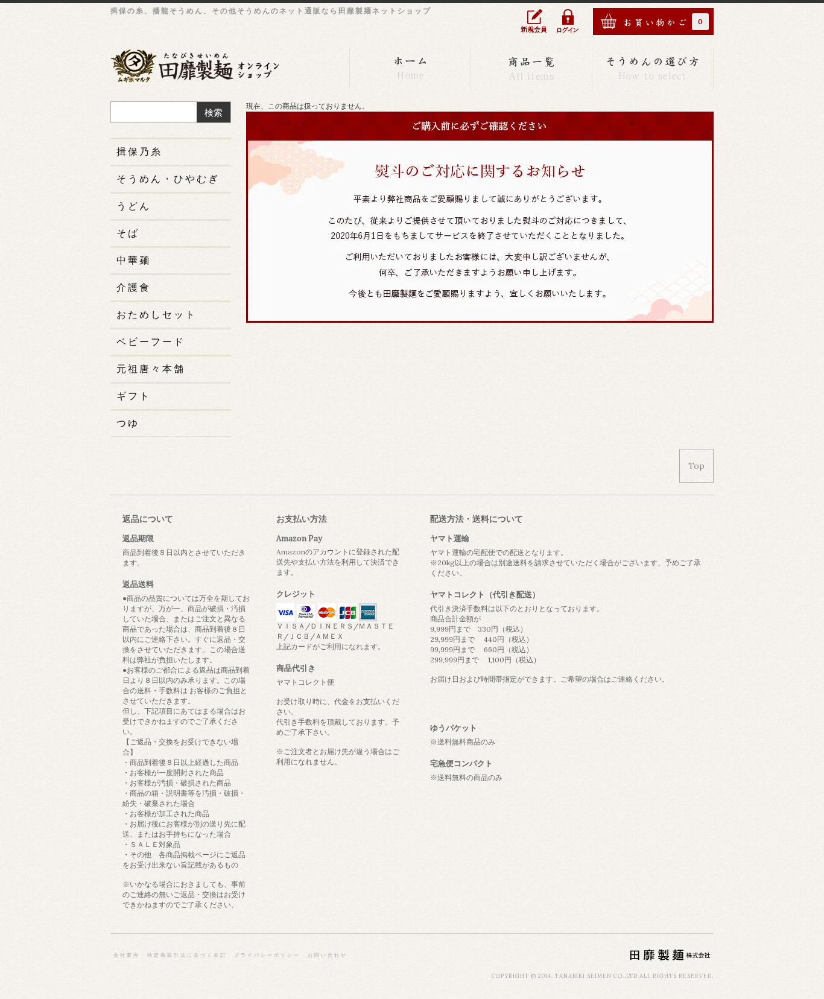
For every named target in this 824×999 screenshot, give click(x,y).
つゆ (127, 423)
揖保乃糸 (139, 151)
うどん (133, 206)
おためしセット (156, 314)
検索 (213, 112)
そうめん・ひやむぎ (168, 179)
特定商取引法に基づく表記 (187, 955)
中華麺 (133, 260)
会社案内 (126, 955)
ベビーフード (150, 341)
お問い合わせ (327, 955)
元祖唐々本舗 (150, 369)
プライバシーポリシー (267, 955)
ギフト (133, 396)
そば (127, 233)
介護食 (133, 287)
